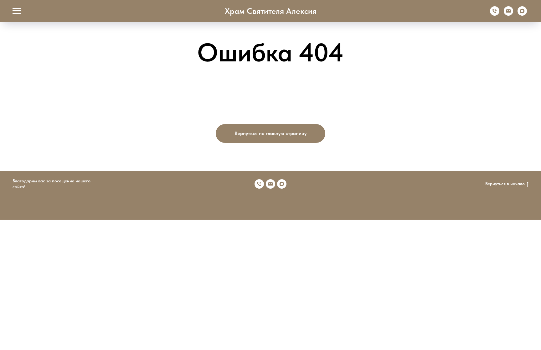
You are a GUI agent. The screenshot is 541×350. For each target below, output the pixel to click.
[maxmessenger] (522, 14)
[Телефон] (494, 14)
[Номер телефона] (259, 184)
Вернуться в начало (505, 183)
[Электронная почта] (508, 14)
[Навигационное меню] (17, 11)
